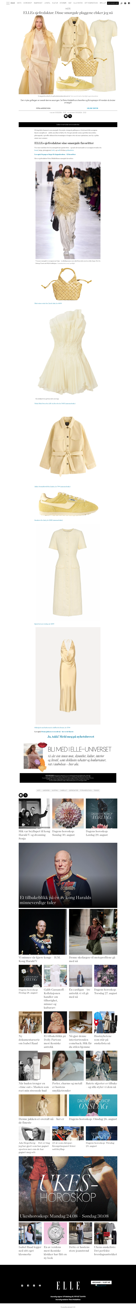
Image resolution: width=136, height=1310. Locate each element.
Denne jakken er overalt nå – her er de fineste (57, 731)
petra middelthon (86, 790)
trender (96, 790)
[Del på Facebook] (66, 116)
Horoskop (27, 3)
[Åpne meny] (8, 3)
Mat (70, 3)
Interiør (63, 3)
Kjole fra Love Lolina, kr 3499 (44, 624)
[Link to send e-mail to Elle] (40, 1285)
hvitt (53, 150)
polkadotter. (70, 150)
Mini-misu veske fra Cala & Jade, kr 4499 (48, 303)
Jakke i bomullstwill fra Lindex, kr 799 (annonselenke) (52, 486)
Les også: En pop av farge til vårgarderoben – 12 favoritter (55, 154)
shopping (55, 790)
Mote (19, 3)
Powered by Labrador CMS (68, 1307)
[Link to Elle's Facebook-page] (28, 1285)
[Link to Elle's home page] (68, 1285)
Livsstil (47, 3)
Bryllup (103, 3)
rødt (58, 150)
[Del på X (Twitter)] (70, 116)
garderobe (46, 790)
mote (39, 790)
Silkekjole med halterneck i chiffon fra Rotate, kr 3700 (52, 727)
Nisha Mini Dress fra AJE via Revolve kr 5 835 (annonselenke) (54, 403)
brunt (36, 150)
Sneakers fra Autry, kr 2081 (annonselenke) (48, 520)
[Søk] (121, 3)
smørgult (63, 790)
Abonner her (113, 3)
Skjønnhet (38, 3)
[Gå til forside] (13, 3)
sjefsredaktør (73, 790)
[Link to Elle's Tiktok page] (34, 1285)
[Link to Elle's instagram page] (22, 1285)
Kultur (55, 3)
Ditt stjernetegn (91, 3)
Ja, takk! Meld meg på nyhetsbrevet (70, 736)
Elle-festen (78, 3)
